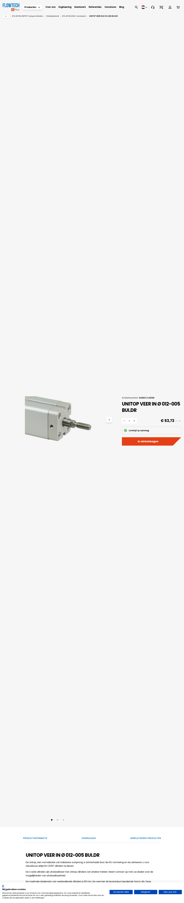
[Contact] (153, 7)
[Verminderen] (124, 421)
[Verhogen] (134, 421)
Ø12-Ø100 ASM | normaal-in (74, 16)
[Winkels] (144, 7)
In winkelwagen (148, 441)
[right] (109, 420)
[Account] (170, 7)
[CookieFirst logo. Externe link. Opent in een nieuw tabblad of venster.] (3, 886)
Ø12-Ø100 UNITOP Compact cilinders (27, 16)
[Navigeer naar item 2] (57, 820)
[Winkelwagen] (178, 7)
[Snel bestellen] (161, 7)
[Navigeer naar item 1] (52, 820)
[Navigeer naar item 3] (63, 820)
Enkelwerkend (52, 16)
